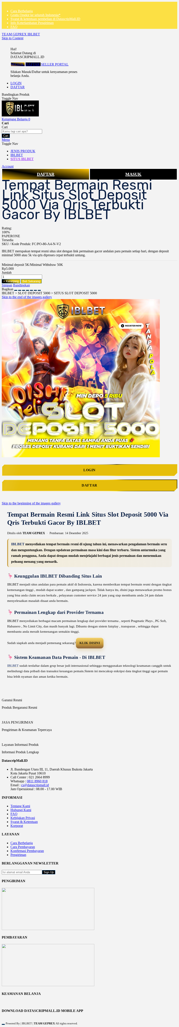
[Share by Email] (35, 289)
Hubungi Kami (20, 810)
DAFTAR (33, 64)
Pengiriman (18, 855)
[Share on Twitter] (23, 289)
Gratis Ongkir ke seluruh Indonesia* (35, 15)
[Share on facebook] (19, 289)
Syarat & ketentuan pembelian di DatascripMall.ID (45, 19)
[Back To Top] (3, 1024)
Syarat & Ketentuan (24, 822)
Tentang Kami (20, 806)
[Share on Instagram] (31, 289)
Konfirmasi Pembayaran (27, 851)
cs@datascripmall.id (35, 785)
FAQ (13, 27)
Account (8, 166)
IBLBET (17, 544)
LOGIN (16, 83)
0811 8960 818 (37, 781)
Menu (6, 140)
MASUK (18, 64)
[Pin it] (27, 289)
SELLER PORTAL (55, 64)
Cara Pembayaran (22, 847)
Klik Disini (89, 643)
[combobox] (22, 131)
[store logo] (20, 115)
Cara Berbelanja (21, 11)
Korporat (16, 826)
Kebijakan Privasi (22, 818)
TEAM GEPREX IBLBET (21, 34)
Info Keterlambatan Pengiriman (32, 23)
